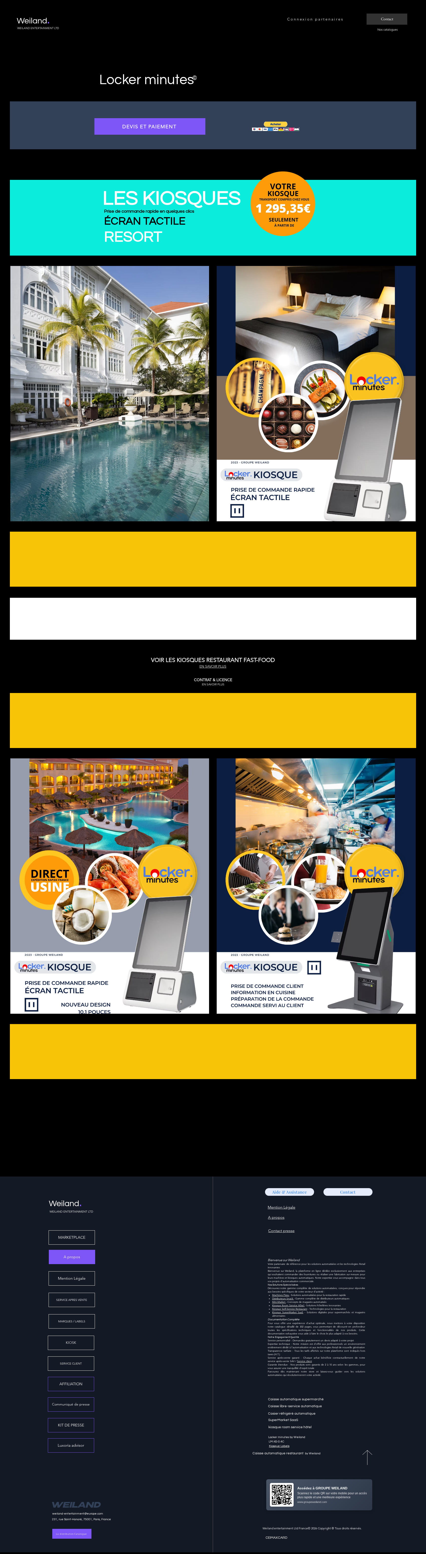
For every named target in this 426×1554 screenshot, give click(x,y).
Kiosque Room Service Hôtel (288, 1305)
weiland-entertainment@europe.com (77, 1513)
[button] (275, 126)
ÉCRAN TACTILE (144, 221)
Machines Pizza (280, 1295)
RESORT (133, 237)
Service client (304, 1361)
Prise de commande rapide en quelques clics (149, 211)
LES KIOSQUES (172, 198)
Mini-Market (279, 1302)
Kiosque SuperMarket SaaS (287, 1312)
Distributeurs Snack (283, 1298)
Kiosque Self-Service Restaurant (289, 1309)
